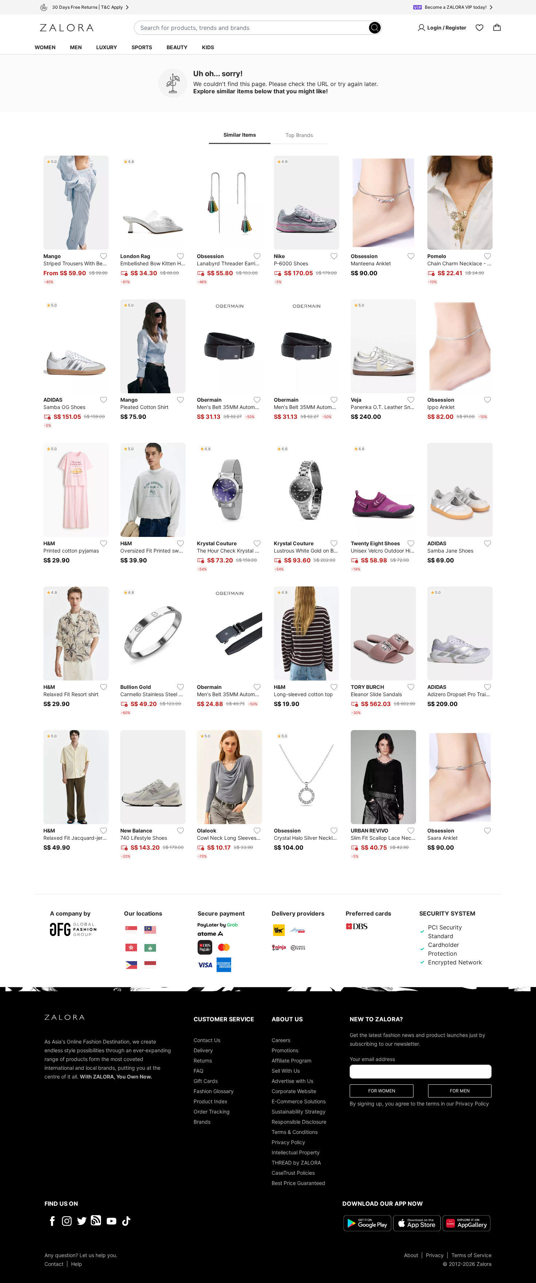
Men (76, 47)
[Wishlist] (479, 27)
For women (381, 1090)
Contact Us (207, 1040)
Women (45, 47)
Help (76, 1264)
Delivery (203, 1050)
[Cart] (497, 27)
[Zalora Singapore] (131, 930)
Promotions (285, 1050)
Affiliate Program (291, 1060)
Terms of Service (471, 1255)
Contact (53, 1264)
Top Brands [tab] (299, 135)
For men (460, 1090)
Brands (202, 1122)
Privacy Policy (288, 1142)
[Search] (375, 28)
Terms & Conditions (295, 1132)
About (411, 1255)
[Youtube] (111, 1221)
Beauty (177, 47)
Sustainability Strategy (299, 1111)
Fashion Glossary (214, 1091)
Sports (142, 47)
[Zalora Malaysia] (150, 930)
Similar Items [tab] (240, 135)
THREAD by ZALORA (296, 1162)
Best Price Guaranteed (298, 1183)
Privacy (435, 1255)
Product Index (211, 1101)
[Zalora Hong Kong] (131, 947)
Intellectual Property (296, 1152)
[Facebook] (51, 1221)
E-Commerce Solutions (299, 1101)
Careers (281, 1040)
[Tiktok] (173, 1221)
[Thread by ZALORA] (96, 1221)
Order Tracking (212, 1111)
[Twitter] (81, 1221)
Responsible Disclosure (299, 1122)
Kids (208, 47)
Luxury (106, 47)
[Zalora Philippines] (131, 965)
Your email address (372, 1059)
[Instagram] (66, 1221)
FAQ (198, 1071)
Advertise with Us (292, 1081)
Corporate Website (294, 1091)
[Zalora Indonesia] (150, 965)
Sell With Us (286, 1071)
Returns (203, 1060)
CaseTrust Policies (293, 1173)
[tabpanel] (268, 509)
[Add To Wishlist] (103, 256)
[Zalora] (67, 27)
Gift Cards (206, 1081)
